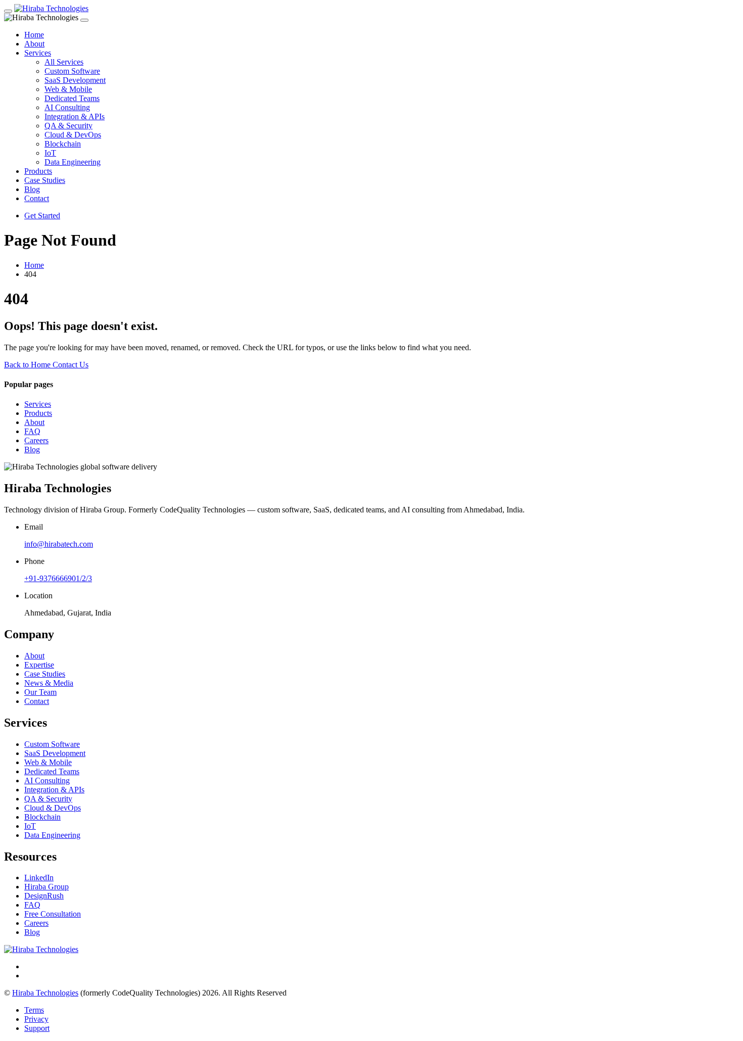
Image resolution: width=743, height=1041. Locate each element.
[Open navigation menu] (8, 11)
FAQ (32, 431)
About (34, 43)
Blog (32, 189)
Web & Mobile (68, 89)
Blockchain (62, 143)
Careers (36, 440)
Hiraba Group (46, 886)
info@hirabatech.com (58, 544)
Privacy (36, 1019)
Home (34, 34)
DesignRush (44, 895)
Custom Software (72, 71)
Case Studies (44, 180)
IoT (50, 153)
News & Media (48, 683)
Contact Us (70, 364)
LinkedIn (39, 877)
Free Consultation (52, 914)
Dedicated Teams (72, 98)
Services (37, 53)
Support (37, 1028)
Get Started (42, 215)
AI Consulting (67, 107)
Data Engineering (72, 162)
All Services (63, 62)
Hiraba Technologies (45, 992)
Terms (34, 1010)
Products (38, 171)
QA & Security (68, 125)
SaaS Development (75, 80)
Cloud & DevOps (72, 134)
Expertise (39, 664)
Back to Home (28, 364)
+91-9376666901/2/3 (58, 578)
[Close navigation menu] (84, 20)
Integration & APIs (74, 116)
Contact (36, 198)
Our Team (40, 692)
